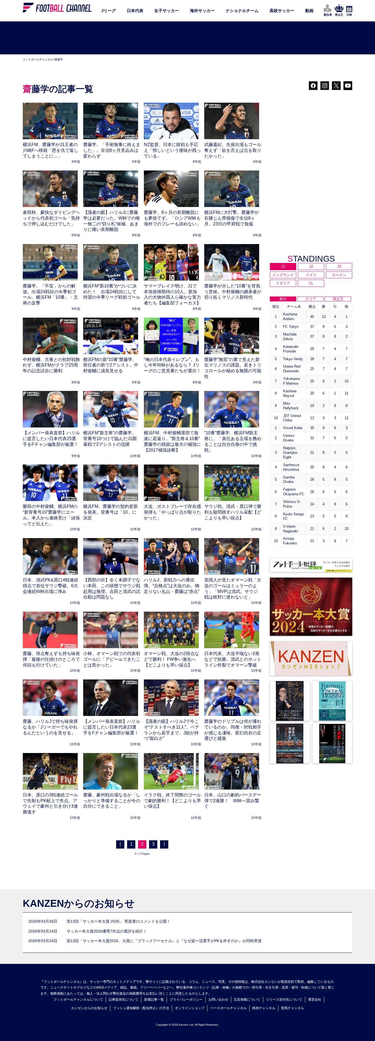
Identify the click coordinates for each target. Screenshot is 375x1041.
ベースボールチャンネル (228, 1008)
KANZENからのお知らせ (79, 903)
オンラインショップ (190, 1008)
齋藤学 (59, 59)
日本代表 (135, 10)
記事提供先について (123, 999)
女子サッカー (166, 10)
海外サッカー (202, 10)
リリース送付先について (284, 999)
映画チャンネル (263, 1008)
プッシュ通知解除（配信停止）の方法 (141, 1008)
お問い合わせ (218, 999)
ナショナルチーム (242, 10)
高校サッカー (282, 10)
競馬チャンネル (292, 1008)
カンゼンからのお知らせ (89, 1008)
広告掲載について (247, 999)
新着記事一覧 (154, 999)
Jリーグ (108, 10)
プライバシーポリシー (186, 999)
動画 (309, 10)
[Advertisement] (187, 38)
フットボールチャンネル (38, 59)
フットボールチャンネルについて (78, 999)
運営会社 (314, 999)
